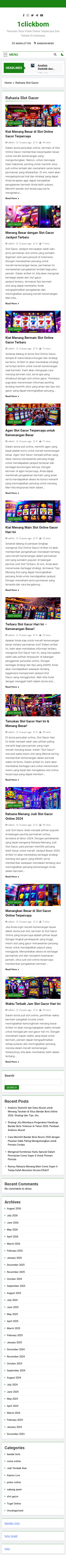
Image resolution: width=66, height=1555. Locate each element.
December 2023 (16, 1434)
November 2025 (16, 1272)
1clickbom (33, 24)
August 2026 (14, 1208)
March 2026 (13, 1243)
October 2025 (14, 1279)
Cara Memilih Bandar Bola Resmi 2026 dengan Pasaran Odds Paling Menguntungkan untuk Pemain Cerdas (34, 1141)
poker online (14, 1482)
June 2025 (12, 1307)
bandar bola (13, 1454)
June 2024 (12, 1391)
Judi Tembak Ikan (17, 1468)
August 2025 (14, 1293)
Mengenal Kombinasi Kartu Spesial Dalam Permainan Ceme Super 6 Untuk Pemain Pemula (31, 1155)
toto (7, 1548)
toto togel (11, 1536)
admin (11, 142)
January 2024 (14, 1427)
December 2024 (16, 1349)
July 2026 (12, 1215)
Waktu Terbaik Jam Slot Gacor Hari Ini (33, 1004)
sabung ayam (14, 1489)
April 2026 (12, 1236)
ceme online (14, 1461)
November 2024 (16, 1356)
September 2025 (16, 1285)
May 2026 (12, 1229)
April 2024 (12, 1405)
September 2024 (16, 1370)
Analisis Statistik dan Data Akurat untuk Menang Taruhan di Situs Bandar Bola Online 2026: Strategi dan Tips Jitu (46, 67)
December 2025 (16, 1264)
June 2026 (12, 1222)
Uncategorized (15, 1510)
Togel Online (14, 1503)
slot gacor (14, 123)
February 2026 (15, 1250)
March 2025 (13, 1328)
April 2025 (12, 1321)
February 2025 (15, 1335)
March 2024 (13, 1412)
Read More (11, 198)
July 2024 (12, 1384)
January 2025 (14, 1342)
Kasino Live (13, 1475)
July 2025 (12, 1300)
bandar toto (12, 1523)
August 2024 (14, 1377)
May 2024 (12, 1398)
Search (9, 1075)
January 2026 (14, 1257)
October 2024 (14, 1363)
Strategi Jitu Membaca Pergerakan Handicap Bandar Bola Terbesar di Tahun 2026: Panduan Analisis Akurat (33, 1126)
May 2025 (12, 1314)
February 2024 (15, 1419)
